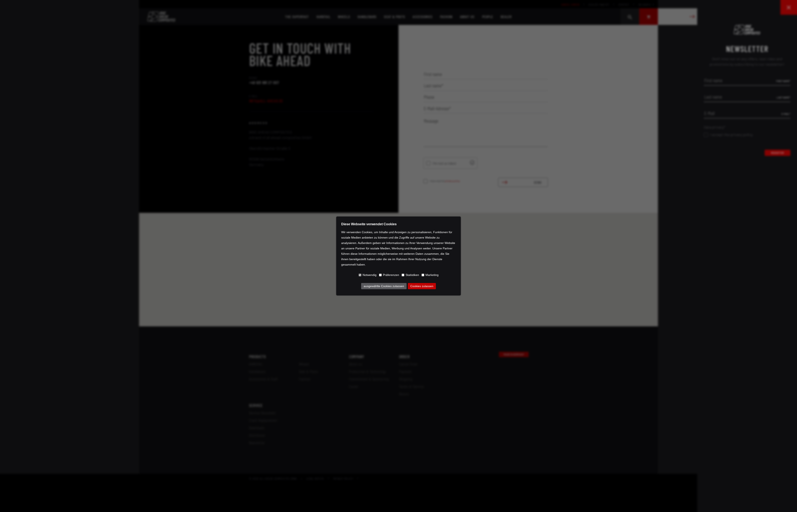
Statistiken (412, 275)
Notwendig (369, 275)
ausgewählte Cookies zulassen (384, 286)
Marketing (432, 275)
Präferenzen (391, 275)
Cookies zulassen (421, 286)
